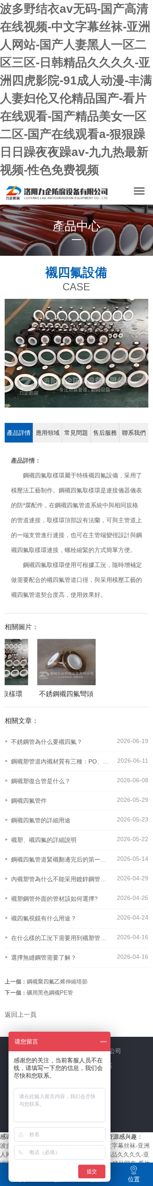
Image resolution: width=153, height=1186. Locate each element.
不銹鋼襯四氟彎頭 (84, 693)
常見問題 (76, 432)
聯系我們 (134, 432)
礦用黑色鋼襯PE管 (50, 992)
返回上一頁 (21, 1014)
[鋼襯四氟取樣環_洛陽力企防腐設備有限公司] (56, 192)
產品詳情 (19, 432)
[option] (80, 668)
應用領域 (48, 432)
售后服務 (105, 432)
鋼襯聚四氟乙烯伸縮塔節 (57, 981)
